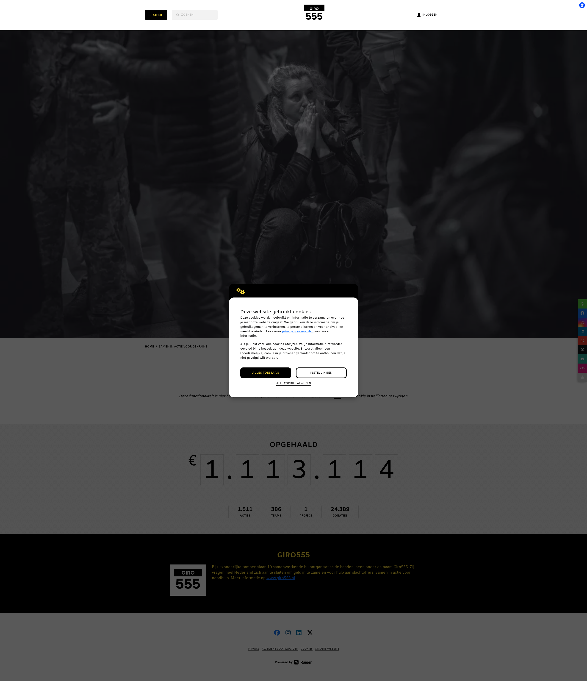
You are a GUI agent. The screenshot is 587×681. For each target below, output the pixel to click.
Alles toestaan (265, 373)
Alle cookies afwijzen (293, 383)
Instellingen (321, 373)
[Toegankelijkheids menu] (582, 5)
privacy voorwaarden (297, 332)
